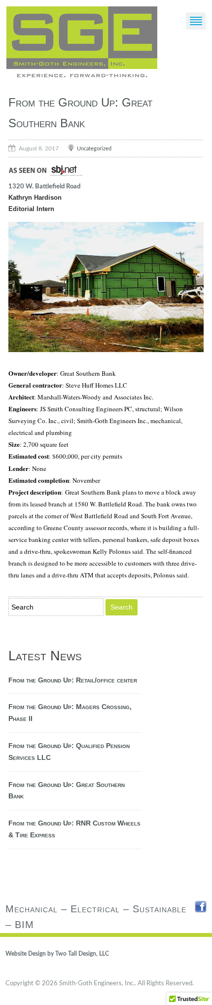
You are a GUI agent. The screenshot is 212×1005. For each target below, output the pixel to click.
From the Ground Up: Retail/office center (72, 680)
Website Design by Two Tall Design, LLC (57, 954)
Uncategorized (94, 148)
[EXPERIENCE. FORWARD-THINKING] (81, 43)
